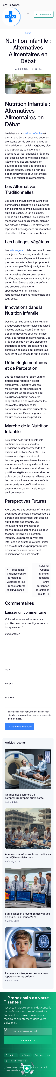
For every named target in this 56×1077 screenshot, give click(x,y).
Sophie (38, 69)
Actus (28, 33)
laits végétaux (18, 250)
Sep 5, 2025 (11, 802)
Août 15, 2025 (12, 921)
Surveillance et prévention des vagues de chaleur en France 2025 (27, 915)
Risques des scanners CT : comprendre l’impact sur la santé (24, 796)
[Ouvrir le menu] (28, 14)
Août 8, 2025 (12, 980)
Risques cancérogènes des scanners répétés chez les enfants (27, 975)
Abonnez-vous (43, 14)
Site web (9, 697)
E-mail (9, 683)
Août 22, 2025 (12, 861)
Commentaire (12, 634)
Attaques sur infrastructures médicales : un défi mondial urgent (28, 856)
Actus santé (11, 5)
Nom (8, 669)
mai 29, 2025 (21, 69)
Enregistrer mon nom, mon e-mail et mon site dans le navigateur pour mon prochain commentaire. (29, 715)
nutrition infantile (32, 133)
